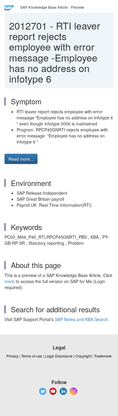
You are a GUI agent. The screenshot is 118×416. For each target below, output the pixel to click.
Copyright (83, 355)
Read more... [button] (21, 159)
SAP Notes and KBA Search (81, 319)
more (10, 281)
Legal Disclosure (59, 355)
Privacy (12, 355)
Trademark (103, 355)
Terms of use (31, 355)
